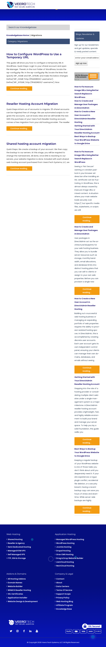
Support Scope (63, 594)
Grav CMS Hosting (64, 554)
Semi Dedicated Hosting (19, 547)
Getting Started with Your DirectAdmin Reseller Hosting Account (87, 129)
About (59, 582)
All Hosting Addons (17, 579)
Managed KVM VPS (16, 550)
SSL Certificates (15, 594)
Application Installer (17, 597)
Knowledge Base (64, 609)
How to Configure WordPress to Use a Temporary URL (33, 55)
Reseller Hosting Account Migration (32, 104)
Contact (60, 579)
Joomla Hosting (63, 547)
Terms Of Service (64, 590)
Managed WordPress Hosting (70, 539)
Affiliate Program (64, 605)
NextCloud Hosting (65, 565)
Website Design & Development (23, 601)
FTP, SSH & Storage (17, 558)
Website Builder (15, 586)
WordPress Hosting (65, 543)
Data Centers (62, 586)
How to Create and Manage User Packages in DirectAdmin (86, 104)
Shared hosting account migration (31, 144)
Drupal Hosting (63, 550)
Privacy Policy (62, 597)
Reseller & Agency (16, 543)
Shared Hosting (15, 539)
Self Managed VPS (16, 554)
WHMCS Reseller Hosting (19, 590)
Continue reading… (19, 88)
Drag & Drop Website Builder (69, 558)
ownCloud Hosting (65, 562)
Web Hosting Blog (64, 601)
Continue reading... (87, 219)
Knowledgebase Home (17, 35)
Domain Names (15, 582)
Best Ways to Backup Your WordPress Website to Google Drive (86, 140)
